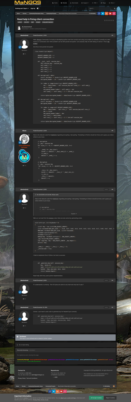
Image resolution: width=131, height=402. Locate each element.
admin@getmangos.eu (38, 374)
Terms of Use (44, 399)
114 (25, 165)
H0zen (24, 130)
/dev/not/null (24, 35)
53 (25, 54)
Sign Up (33, 8)
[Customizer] (38, 8)
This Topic (107, 8)
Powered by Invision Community (109, 391)
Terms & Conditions (32, 378)
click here (28, 373)
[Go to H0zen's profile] (24, 139)
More (112, 3)
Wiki (95, 3)
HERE (55, 377)
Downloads (75, 3)
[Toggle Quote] (36, 194)
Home (56, 3)
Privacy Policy (21, 378)
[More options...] (112, 35)
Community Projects (40, 28)
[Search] (115, 8)
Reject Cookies (110, 398)
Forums (64, 3)
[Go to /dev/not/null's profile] (19, 28)
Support (85, 3)
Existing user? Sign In (21, 8)
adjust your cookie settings (68, 398)
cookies (26, 398)
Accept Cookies (97, 398)
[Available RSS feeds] (114, 386)
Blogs (104, 3)
